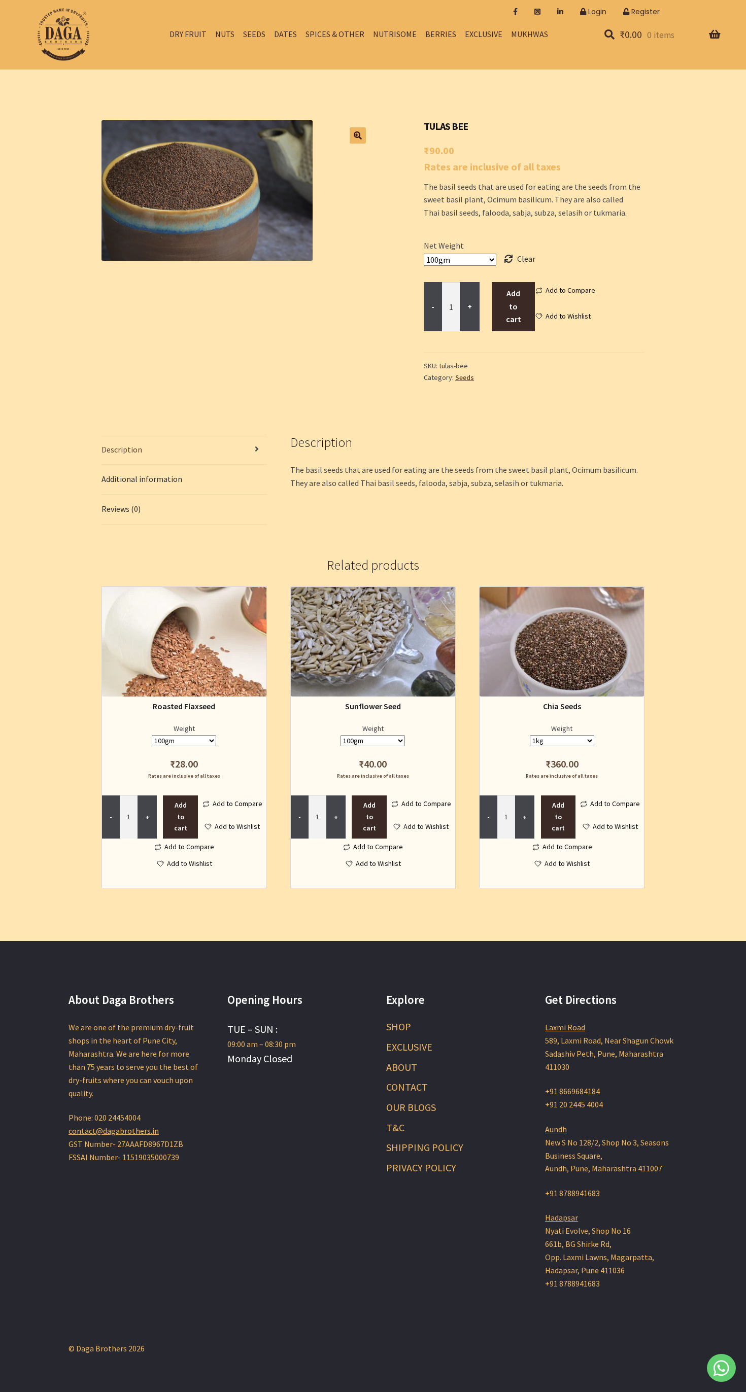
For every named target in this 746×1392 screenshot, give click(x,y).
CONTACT (407, 1087)
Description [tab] (121, 449)
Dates (285, 34)
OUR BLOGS (411, 1107)
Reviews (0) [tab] (121, 509)
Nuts (224, 34)
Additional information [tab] (141, 479)
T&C (395, 1127)
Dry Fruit (188, 34)
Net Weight (444, 245)
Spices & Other (335, 34)
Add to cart (513, 306)
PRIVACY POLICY (421, 1167)
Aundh (556, 1129)
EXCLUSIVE (409, 1046)
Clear (526, 259)
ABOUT (401, 1067)
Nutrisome (395, 34)
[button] (358, 135)
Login (596, 12)
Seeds (254, 34)
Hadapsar (561, 1217)
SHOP (398, 1026)
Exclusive (483, 34)
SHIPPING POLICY (424, 1147)
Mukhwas (529, 34)
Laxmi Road (565, 1027)
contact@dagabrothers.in (114, 1131)
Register (644, 12)
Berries (440, 34)
